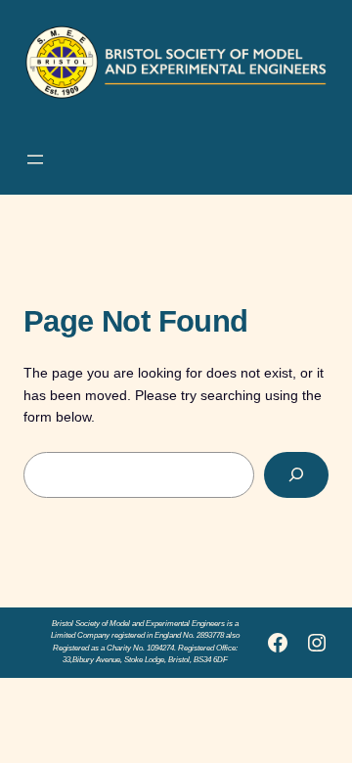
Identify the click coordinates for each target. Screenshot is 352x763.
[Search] (296, 475)
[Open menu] (35, 159)
